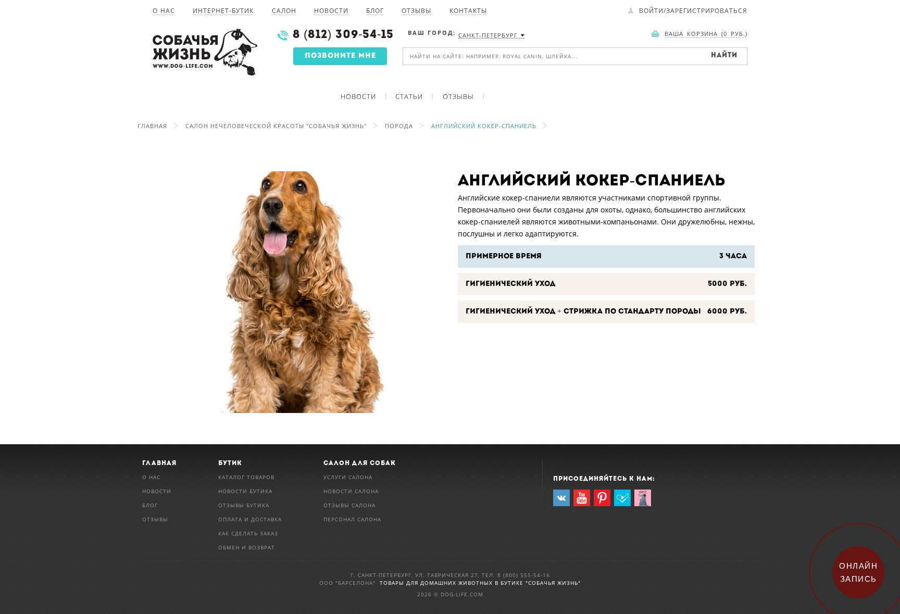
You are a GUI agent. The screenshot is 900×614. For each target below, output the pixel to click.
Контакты (468, 11)
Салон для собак (359, 463)
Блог (375, 11)
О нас (164, 11)
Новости (331, 11)
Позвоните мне (340, 56)
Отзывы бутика (243, 505)
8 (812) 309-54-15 (343, 35)
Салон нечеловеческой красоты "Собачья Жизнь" (276, 126)
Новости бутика (245, 491)
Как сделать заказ (248, 533)
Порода (399, 126)
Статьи (409, 96)
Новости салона (351, 491)
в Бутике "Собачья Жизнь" (538, 582)
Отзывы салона (349, 505)
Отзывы (416, 11)
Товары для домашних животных (437, 582)
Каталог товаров (246, 477)
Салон (284, 11)
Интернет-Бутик (223, 11)
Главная (152, 126)
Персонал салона (352, 519)
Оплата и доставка (250, 519)
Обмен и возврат (246, 547)
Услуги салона (347, 477)
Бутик (230, 463)
